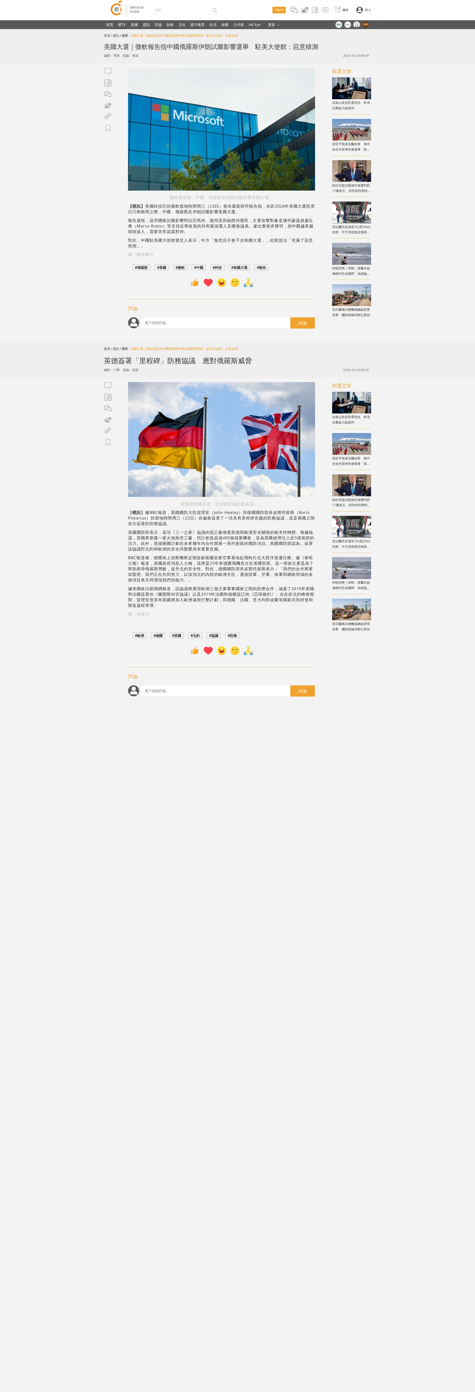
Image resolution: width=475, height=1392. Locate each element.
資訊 (146, 24)
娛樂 (225, 24)
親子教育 (198, 24)
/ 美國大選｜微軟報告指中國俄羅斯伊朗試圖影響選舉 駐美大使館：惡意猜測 (183, 35)
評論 (158, 24)
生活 (213, 24)
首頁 (109, 24)
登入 (368, 10)
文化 (182, 24)
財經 (170, 24)
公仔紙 (238, 24)
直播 (134, 24)
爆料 (345, 10)
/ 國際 (124, 35)
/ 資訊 (115, 35)
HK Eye (255, 24)
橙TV (122, 24)
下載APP (279, 10)
